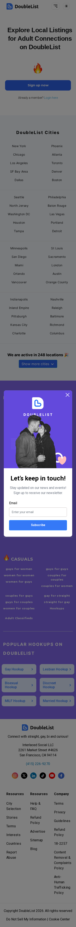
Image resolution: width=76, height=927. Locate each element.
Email (13, 503)
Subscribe (38, 525)
